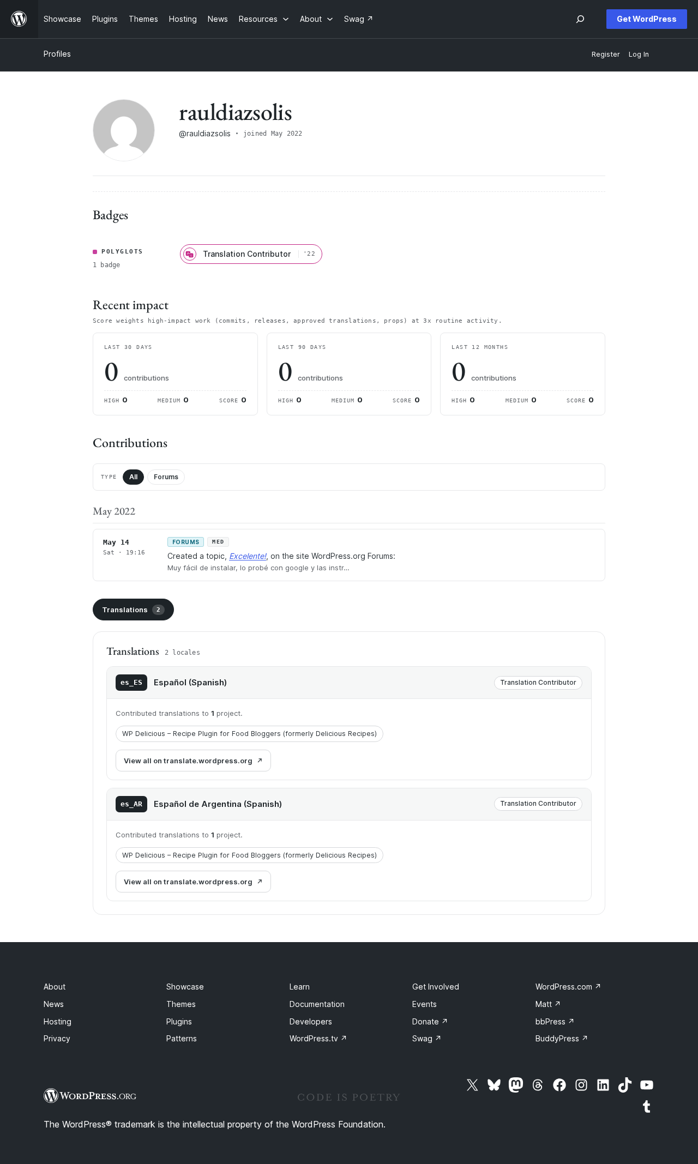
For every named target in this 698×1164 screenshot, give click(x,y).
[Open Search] (580, 19)
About (54, 986)
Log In (639, 54)
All (133, 477)
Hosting (57, 1021)
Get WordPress (647, 18)
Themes (181, 1004)
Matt (548, 1004)
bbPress (555, 1021)
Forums (166, 477)
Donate (430, 1021)
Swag (427, 1038)
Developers (311, 1021)
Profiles (57, 53)
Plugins (179, 1021)
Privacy (57, 1038)
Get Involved (435, 986)
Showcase (185, 986)
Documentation (317, 1004)
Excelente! (247, 555)
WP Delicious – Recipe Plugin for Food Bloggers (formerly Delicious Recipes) (249, 733)
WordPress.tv (318, 1038)
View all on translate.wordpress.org (188, 760)
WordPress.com (568, 986)
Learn (300, 986)
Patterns (181, 1038)
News (54, 1004)
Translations (131, 609)
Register (606, 54)
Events (424, 1004)
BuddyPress (561, 1038)
